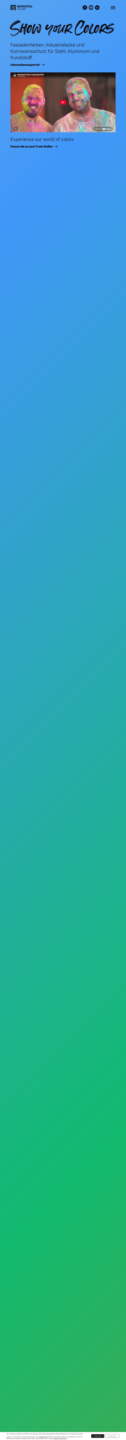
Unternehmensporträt (25, 65)
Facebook (84, 7)
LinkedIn (97, 7)
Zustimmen (97, 1436)
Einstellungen (43, 1436)
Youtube (91, 7)
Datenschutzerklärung (60, 1438)
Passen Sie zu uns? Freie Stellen (31, 146)
